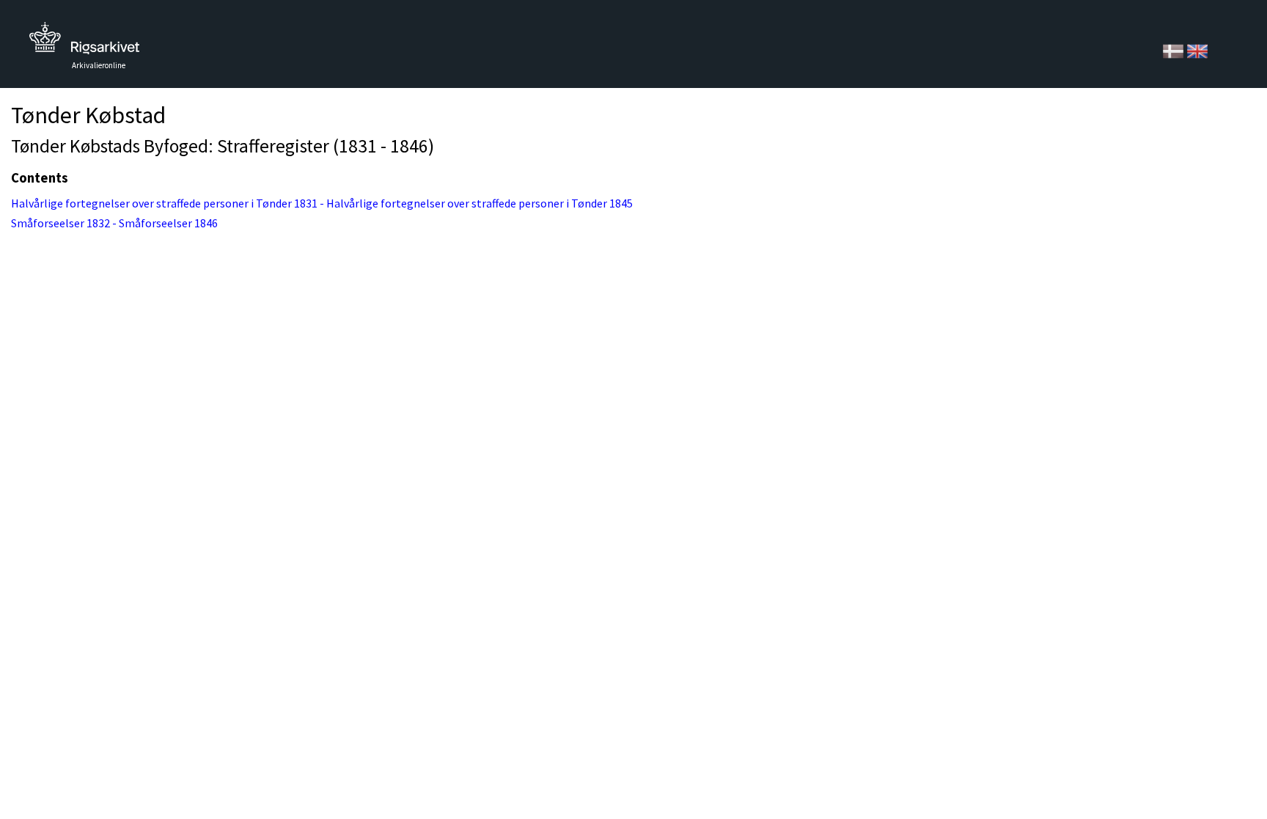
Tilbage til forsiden (84, 42)
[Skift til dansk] (1174, 50)
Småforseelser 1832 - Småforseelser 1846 (114, 223)
